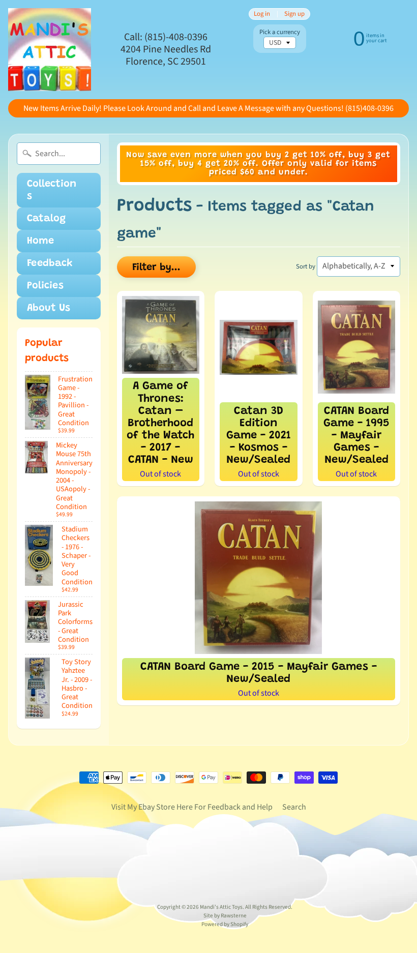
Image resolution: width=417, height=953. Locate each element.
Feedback (50, 263)
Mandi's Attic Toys (221, 907)
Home (40, 241)
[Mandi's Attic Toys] (49, 49)
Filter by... (156, 267)
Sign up (294, 14)
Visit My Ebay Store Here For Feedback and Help (192, 807)
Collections (51, 190)
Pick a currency (279, 32)
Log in (262, 14)
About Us (48, 308)
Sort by (305, 266)
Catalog (46, 219)
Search (294, 807)
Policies (45, 286)
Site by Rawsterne (225, 915)
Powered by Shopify (224, 924)
